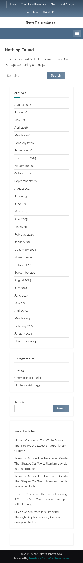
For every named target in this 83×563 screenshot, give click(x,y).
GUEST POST (51, 12)
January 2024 (23, 333)
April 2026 (21, 127)
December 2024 (25, 249)
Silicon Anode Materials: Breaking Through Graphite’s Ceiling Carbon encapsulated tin (37, 517)
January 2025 (23, 242)
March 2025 (22, 227)
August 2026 (22, 105)
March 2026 (22, 135)
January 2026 (23, 150)
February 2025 (24, 234)
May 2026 (20, 120)
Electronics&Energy (62, 4)
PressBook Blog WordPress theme (49, 558)
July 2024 (20, 288)
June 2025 (21, 204)
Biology (19, 370)
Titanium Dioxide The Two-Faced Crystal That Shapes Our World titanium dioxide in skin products (41, 463)
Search (19, 402)
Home (12, 4)
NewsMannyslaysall (41, 22)
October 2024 (23, 265)
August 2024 (22, 280)
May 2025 (20, 211)
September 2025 (25, 181)
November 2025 (25, 166)
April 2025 (21, 219)
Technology (31, 12)
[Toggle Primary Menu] (77, 33)
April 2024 (21, 311)
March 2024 (22, 318)
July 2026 (20, 112)
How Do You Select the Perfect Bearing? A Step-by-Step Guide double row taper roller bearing (41, 499)
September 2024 (25, 272)
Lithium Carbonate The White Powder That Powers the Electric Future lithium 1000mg (40, 445)
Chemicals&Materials (33, 4)
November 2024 (25, 257)
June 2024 (21, 295)
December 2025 (25, 158)
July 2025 (20, 196)
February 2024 (24, 326)
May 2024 (20, 303)
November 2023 (25, 341)
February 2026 (24, 143)
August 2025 (22, 188)
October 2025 (23, 173)
